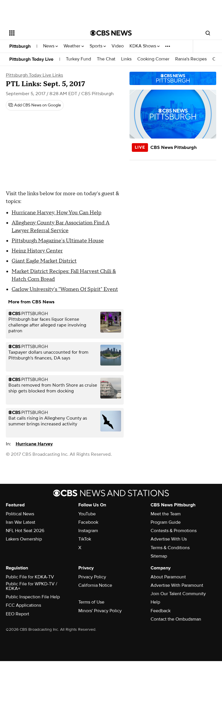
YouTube (87, 514)
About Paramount (168, 577)
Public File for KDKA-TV (30, 577)
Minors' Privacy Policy (100, 610)
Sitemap (159, 556)
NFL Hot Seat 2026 (25, 530)
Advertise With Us (169, 539)
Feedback (161, 610)
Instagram (88, 530)
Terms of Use (91, 602)
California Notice (95, 585)
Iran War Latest (20, 522)
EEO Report (17, 614)
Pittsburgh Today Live (31, 59)
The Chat (106, 59)
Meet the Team (166, 514)
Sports (96, 46)
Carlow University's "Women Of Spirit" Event (65, 289)
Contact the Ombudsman (176, 619)
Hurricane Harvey (34, 444)
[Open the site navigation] (43, 33)
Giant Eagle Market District (44, 261)
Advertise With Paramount (177, 585)
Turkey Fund (78, 59)
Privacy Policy (92, 577)
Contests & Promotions (174, 530)
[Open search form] (207, 33)
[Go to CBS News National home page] (111, 33)
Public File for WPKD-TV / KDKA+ (31, 586)
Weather (73, 46)
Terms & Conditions (170, 547)
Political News (20, 514)
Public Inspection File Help (33, 597)
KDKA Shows (143, 46)
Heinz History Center (37, 251)
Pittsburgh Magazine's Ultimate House (58, 240)
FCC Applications (23, 605)
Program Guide (166, 522)
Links (126, 59)
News (49, 46)
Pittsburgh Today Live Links (34, 75)
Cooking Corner (153, 59)
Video (118, 46)
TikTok (84, 539)
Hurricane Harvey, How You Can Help (56, 212)
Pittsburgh (20, 46)
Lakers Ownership (24, 539)
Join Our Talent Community (178, 593)
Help (155, 602)
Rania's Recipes (191, 59)
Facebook (88, 522)
